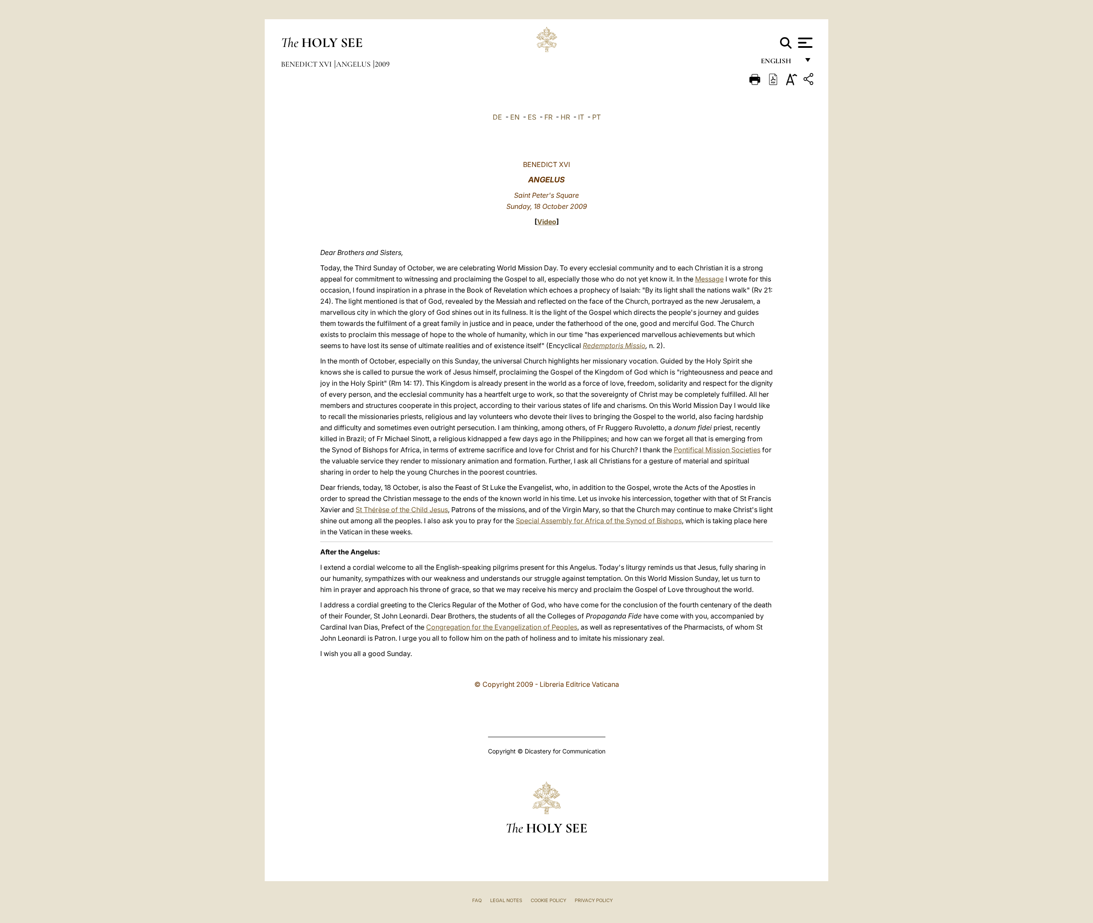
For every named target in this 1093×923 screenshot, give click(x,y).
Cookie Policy (548, 900)
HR (565, 117)
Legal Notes (506, 900)
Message (709, 279)
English (780, 63)
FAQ (477, 900)
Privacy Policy (594, 900)
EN (515, 117)
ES (532, 117)
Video (546, 221)
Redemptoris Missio (614, 345)
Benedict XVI (307, 64)
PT (596, 117)
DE (497, 117)
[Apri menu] (804, 42)
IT (581, 117)
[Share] (809, 80)
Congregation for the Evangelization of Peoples (501, 627)
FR (548, 117)
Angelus (354, 64)
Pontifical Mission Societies (717, 449)
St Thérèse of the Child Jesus (402, 509)
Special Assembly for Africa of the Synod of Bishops (599, 520)
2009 (382, 64)
